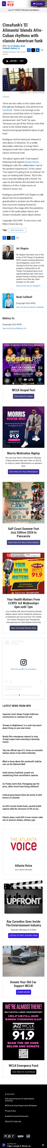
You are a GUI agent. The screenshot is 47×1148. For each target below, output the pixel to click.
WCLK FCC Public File (13, 1122)
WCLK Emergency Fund (23, 1065)
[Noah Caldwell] (8, 300)
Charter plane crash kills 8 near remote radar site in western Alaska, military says (23, 818)
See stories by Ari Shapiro (28, 285)
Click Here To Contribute (23, 1071)
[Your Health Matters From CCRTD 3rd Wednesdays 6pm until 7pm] (23, 573)
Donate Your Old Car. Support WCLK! (23, 984)
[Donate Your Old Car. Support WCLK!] (23, 961)
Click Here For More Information (23, 542)
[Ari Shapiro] (8, 252)
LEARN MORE (23, 992)
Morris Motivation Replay (23, 453)
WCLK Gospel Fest (23, 390)
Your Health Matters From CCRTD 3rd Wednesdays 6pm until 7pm (23, 603)
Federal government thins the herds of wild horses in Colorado (22, 796)
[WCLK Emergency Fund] (23, 1031)
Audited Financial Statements (16, 1116)
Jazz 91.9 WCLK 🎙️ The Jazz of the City (21, 695)
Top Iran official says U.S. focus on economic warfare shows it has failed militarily (23, 751)
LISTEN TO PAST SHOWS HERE (23, 935)
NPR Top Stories (17, 230)
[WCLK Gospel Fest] (23, 364)
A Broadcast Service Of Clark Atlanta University (19, 1100)
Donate (38, 4)
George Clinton (31, 162)
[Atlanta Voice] (23, 844)
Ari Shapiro (15, 46)
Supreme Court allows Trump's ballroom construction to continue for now (20, 715)
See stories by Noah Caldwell (29, 307)
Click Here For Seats (23, 396)
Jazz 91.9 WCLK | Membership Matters (23, 10)
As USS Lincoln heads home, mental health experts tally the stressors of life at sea (22, 807)
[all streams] (43, 1145)
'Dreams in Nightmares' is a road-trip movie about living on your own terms (22, 726)
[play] (3, 1145)
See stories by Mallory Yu (14, 328)
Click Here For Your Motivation (23, 471)
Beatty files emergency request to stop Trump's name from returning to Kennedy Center (21, 739)
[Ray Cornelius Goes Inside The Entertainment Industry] (23, 898)
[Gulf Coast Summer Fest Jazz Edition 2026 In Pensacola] (23, 502)
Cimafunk (7, 110)
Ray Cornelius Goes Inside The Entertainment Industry (23, 923)
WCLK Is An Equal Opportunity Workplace (21, 1106)
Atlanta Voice (23, 865)
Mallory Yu (15, 48)
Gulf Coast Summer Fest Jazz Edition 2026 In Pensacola (23, 532)
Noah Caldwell (24, 297)
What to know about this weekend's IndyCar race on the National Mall (22, 762)
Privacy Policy (10, 1111)
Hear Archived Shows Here (23, 628)
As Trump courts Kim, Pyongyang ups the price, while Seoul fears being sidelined (21, 785)
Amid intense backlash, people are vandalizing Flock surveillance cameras (20, 774)
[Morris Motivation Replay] (23, 427)
